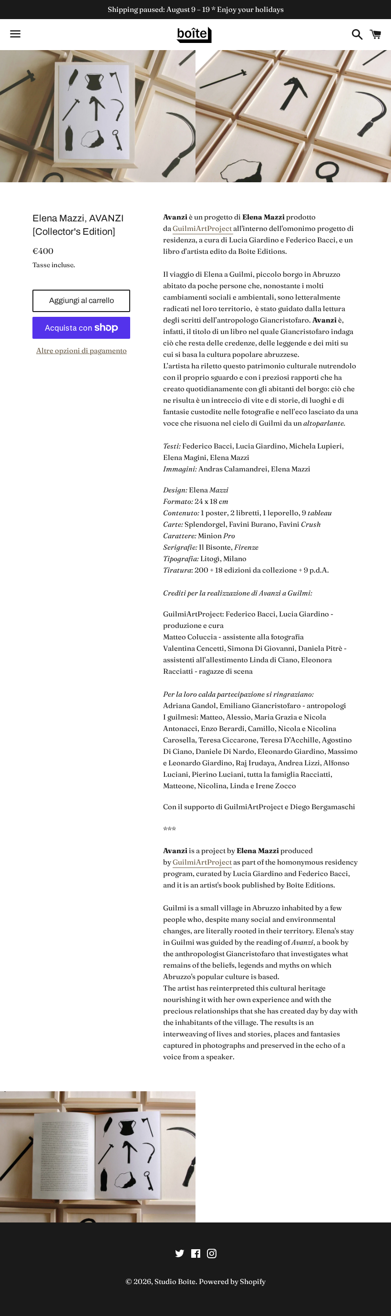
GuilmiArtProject (203, 228)
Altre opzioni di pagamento (81, 350)
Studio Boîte (175, 1281)
